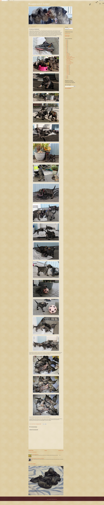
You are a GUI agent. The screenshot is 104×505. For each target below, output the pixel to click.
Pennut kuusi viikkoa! (68, 61)
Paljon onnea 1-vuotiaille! (32, 463)
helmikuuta (67, 73)
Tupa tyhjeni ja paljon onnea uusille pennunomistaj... (70, 58)
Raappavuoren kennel (39, 3)
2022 (66, 44)
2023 (66, 43)
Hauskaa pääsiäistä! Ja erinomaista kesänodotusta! (38, 458)
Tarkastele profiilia (67, 36)
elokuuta (67, 66)
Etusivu (46, 450)
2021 (66, 45)
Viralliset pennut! (68, 60)
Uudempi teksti (30, 450)
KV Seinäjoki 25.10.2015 (69, 56)
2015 (66, 52)
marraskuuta (68, 54)
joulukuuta (67, 53)
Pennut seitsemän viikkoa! (69, 59)
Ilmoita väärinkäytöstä (68, 88)
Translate (71, 29)
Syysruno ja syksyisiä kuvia (35, 454)
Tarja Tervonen (68, 35)
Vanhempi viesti (60, 450)
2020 (66, 46)
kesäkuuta (67, 68)
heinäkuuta (67, 67)
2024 (66, 42)
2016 (66, 51)
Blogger (56, 499)
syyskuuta (67, 65)
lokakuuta (67, 55)
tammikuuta (67, 74)
